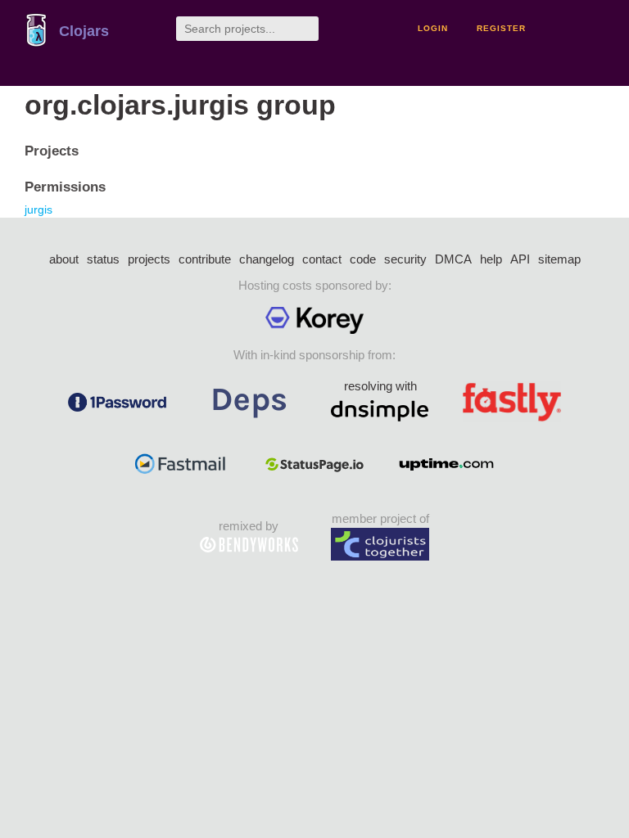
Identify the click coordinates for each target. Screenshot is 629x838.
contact (322, 259)
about (64, 259)
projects (149, 259)
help (491, 259)
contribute (205, 259)
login (433, 28)
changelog (266, 259)
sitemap (559, 259)
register (501, 28)
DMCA (453, 259)
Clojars (84, 31)
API (520, 259)
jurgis (38, 209)
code (363, 259)
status (103, 259)
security (405, 259)
